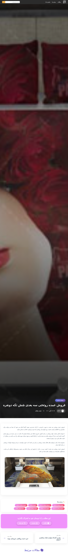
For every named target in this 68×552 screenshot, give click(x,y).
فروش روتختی (33, 505)
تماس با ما (48, 2)
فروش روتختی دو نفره (21, 505)
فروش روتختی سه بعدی (58, 508)
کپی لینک (21, 523)
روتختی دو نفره (60, 400)
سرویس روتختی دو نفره (45, 505)
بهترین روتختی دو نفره (58, 505)
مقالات (59, 2)
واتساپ (33, 523)
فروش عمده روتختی (45, 508)
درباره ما (54, 2)
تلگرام (45, 523)
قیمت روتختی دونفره (32, 508)
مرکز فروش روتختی (19, 508)
